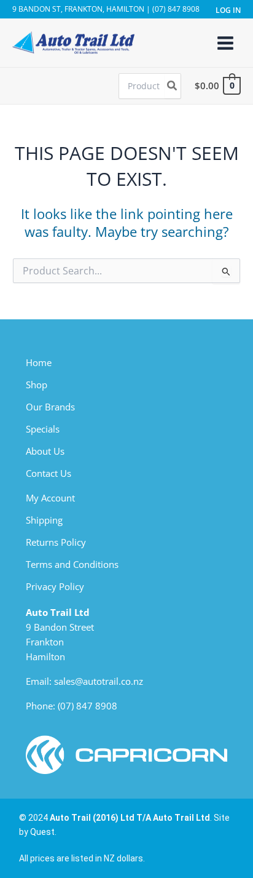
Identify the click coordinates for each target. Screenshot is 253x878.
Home (39, 362)
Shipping (44, 520)
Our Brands (50, 407)
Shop (36, 384)
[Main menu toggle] (225, 42)
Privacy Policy (55, 586)
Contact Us (48, 473)
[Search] (173, 86)
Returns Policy (56, 542)
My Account (50, 498)
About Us (45, 451)
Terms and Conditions (72, 564)
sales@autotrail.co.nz (98, 681)
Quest (42, 832)
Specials (43, 429)
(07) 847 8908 (87, 706)
